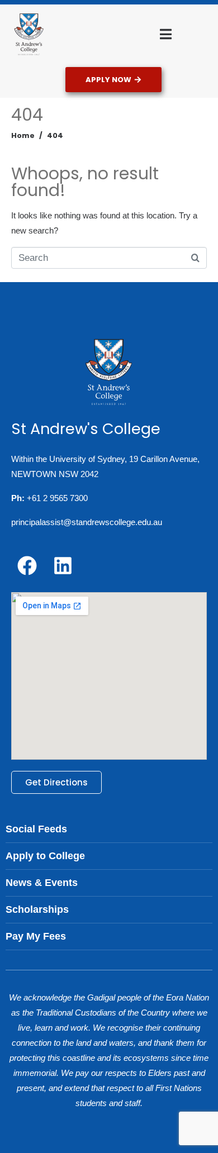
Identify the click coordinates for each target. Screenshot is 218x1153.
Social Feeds (36, 829)
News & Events (42, 882)
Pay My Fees (36, 936)
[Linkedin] (62, 565)
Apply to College (45, 855)
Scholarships (37, 909)
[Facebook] (26, 565)
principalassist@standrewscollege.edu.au (86, 522)
